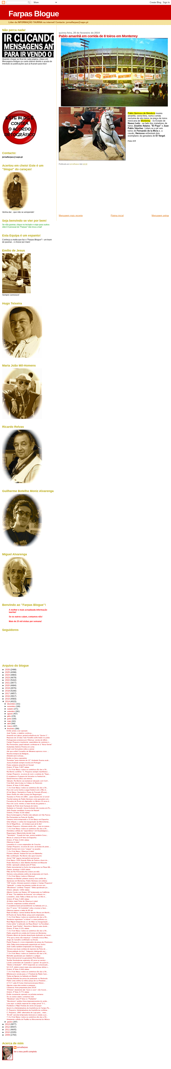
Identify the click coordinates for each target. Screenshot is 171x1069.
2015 (7, 699)
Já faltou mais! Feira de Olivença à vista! (22, 901)
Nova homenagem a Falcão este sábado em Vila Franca (28, 815)
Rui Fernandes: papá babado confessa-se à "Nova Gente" (29, 744)
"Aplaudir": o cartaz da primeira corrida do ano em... (27, 885)
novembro (11, 706)
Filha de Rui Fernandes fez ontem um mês (23, 872)
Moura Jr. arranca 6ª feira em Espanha (21, 838)
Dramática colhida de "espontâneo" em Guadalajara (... (28, 831)
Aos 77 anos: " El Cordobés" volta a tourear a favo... (27, 908)
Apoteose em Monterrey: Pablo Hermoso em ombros (27, 881)
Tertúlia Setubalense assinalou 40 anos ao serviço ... (27, 960)
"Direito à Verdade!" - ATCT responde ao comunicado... (28, 965)
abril (9, 724)
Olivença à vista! (13, 842)
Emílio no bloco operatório (17, 758)
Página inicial (117, 215)
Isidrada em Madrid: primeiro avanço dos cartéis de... (27, 878)
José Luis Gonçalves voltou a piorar (20, 749)
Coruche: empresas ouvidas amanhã (21, 903)
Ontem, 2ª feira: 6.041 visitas (18, 840)
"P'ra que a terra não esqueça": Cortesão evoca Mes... (28, 937)
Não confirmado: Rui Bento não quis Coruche (24, 856)
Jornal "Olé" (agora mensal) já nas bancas (23, 858)
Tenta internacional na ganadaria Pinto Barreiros (25, 958)
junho (9, 719)
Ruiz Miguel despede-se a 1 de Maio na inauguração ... (28, 922)
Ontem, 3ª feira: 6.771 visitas (18, 992)
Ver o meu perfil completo (25, 1051)
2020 (7, 685)
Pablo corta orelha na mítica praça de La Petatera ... (27, 981)
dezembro (11, 704)
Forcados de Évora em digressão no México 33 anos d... (28, 801)
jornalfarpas (22, 1047)
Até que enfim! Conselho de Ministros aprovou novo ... (28, 751)
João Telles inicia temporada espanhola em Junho (26, 944)
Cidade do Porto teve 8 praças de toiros (22, 806)
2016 (7, 696)
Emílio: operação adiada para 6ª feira (21, 865)
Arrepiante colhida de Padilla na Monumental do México (28, 1019)
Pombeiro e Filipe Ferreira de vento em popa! (24, 1006)
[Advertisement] (84, 191)
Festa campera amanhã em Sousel (20, 765)
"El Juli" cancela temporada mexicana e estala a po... (27, 1015)
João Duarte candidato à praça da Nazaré (23, 810)
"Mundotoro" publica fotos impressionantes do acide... (27, 1001)
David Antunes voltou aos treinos (19, 778)
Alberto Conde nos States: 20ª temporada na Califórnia (28, 892)
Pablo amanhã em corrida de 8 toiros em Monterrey (26, 933)
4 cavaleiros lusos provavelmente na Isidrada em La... (27, 906)
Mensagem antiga (160, 215)
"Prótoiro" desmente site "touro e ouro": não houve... (27, 990)
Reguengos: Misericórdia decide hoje (21, 833)
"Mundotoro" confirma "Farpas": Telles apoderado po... (28, 887)
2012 (7, 1027)
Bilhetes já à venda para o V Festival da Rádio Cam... (27, 974)
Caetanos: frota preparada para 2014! (21, 987)
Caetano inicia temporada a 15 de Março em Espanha (28, 819)
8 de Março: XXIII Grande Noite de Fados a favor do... (28, 860)
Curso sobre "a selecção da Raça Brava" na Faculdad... (28, 924)
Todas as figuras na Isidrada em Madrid (22, 976)
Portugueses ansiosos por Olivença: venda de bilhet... (28, 740)
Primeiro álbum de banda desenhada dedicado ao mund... (29, 935)
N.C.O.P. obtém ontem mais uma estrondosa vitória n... (28, 967)
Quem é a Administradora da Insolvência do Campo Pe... (29, 1008)
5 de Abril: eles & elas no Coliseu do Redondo (24, 783)
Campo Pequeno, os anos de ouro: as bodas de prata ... (29, 847)
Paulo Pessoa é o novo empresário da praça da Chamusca (29, 942)
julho (9, 716)
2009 (7, 1035)
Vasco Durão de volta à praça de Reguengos (24, 794)
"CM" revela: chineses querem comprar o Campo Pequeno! (29, 883)
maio (9, 721)
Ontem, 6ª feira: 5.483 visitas (18, 899)
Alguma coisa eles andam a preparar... (21, 985)
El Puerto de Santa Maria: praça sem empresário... (26, 915)
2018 (7, 691)
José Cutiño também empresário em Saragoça (24, 946)
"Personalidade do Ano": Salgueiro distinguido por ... (27, 951)
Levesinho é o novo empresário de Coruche (24, 844)
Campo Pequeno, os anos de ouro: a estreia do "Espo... (28, 774)
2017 (7, 693)
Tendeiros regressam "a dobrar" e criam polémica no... (27, 919)
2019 (7, 688)
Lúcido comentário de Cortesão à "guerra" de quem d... (28, 963)
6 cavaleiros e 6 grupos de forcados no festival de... (27, 776)
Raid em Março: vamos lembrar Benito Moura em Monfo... (29, 912)
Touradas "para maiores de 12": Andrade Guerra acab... (28, 760)
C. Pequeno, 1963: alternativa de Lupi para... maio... (27, 1012)
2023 (7, 677)
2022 (7, 680)
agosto (10, 714)
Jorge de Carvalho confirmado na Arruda (22, 940)
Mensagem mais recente (71, 215)
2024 (7, 675)
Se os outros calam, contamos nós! (20, 997)
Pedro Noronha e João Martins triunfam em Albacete (27, 863)
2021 (7, 683)
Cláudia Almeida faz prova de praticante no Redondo (27, 978)
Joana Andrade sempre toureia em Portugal (23, 763)
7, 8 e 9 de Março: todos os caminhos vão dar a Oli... (27, 769)
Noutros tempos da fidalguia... (18, 754)
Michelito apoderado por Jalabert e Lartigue (23, 956)
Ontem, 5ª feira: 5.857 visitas (18, 767)
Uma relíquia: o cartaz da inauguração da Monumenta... (28, 822)
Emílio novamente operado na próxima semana (25, 994)
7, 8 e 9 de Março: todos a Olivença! (21, 876)
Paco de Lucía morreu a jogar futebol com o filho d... (27, 790)
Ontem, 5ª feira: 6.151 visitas (18, 928)
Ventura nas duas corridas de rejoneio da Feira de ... (27, 949)
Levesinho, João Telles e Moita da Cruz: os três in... (27, 897)
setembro (11, 711)
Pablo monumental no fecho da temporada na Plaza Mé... (29, 867)
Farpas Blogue (34, 13)
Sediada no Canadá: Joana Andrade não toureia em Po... (29, 808)
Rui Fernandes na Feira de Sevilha (20, 817)
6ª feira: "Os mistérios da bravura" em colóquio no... (27, 894)
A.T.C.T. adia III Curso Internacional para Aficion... (26, 983)
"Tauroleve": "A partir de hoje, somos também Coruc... (27, 835)
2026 (7, 669)
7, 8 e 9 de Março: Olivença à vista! (20, 851)
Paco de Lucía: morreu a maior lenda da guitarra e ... (27, 803)
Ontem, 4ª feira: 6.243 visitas (18, 785)
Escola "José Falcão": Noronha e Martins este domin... (28, 926)
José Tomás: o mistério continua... (20, 733)
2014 (7, 701)
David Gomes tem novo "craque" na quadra (23, 849)
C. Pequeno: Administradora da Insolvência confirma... (28, 1010)
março (10, 726)
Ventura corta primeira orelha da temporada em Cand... (28, 874)
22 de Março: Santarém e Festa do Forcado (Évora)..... (28, 792)
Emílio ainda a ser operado (17, 731)
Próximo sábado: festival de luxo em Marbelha (24, 853)
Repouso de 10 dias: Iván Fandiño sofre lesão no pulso (28, 738)
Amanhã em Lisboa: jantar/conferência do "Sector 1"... (28, 735)
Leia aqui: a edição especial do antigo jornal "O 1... (26, 1003)
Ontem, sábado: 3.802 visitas (18, 890)
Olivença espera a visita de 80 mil (20, 910)
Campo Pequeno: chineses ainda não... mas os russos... (29, 826)
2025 (7, 672)
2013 (7, 1024)
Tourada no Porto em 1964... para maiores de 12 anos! (28, 797)
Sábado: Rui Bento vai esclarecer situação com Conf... (28, 781)
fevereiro (11, 729)
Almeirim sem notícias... (16, 756)
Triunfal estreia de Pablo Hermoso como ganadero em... (28, 799)
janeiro (10, 1022)
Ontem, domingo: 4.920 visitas (18, 869)
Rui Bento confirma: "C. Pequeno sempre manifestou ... (28, 772)
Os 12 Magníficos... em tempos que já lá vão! (24, 824)
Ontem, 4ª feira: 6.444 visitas (18, 969)
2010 (7, 1032)
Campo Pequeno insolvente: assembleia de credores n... (29, 742)
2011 (7, 1029)
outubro (10, 709)
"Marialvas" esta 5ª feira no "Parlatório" (22, 999)
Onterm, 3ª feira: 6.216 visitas (18, 812)
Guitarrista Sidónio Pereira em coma (20, 747)
